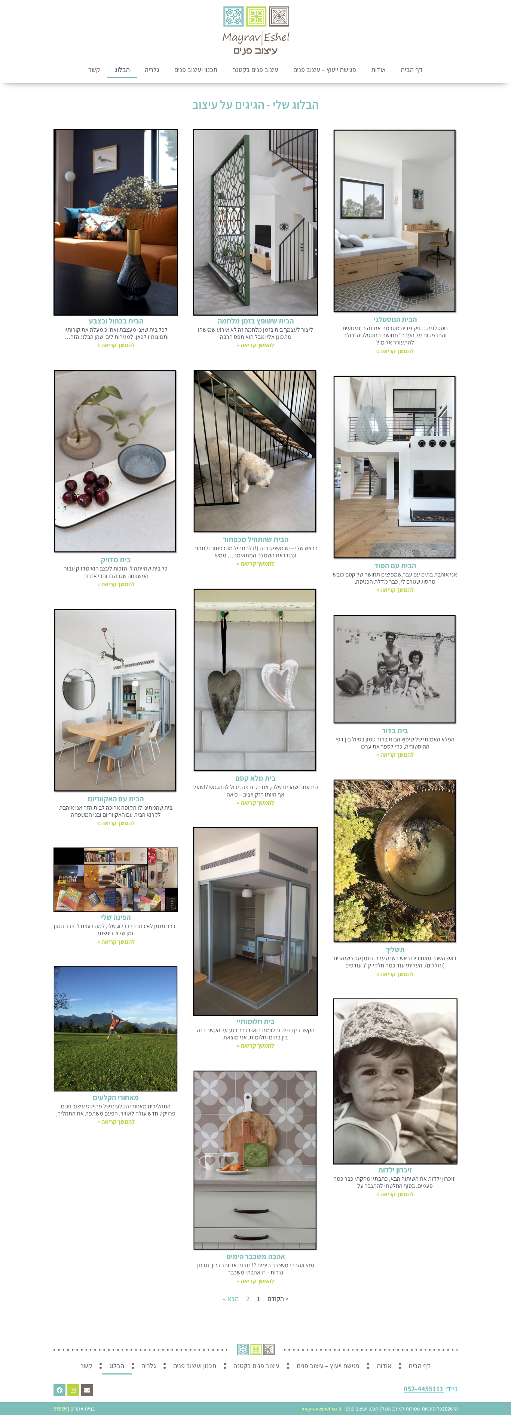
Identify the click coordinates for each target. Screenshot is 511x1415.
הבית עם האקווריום (116, 799)
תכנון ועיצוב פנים (195, 69)
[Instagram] (73, 1390)
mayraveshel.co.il (321, 1408)
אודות (378, 69)
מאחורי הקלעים (116, 1097)
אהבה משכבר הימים (255, 1256)
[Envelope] (87, 1390)
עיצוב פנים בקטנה (255, 69)
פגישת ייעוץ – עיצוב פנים (324, 69)
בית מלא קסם (255, 778)
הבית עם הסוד (395, 565)
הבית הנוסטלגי (395, 319)
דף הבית (412, 69)
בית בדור (395, 730)
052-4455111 (424, 1389)
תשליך (395, 949)
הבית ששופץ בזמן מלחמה (256, 321)
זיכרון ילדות (395, 1170)
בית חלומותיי (256, 1021)
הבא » (231, 1298)
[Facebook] (59, 1390)
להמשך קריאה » (395, 351)
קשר (94, 69)
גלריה (152, 69)
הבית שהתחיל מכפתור (255, 539)
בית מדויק (116, 560)
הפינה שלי (116, 917)
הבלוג (122, 69)
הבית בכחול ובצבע (116, 321)
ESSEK (60, 1408)
